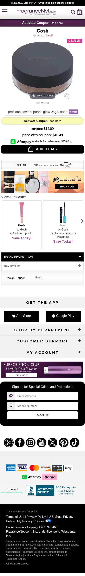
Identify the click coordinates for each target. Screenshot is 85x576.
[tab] (42, 257)
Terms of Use (15, 516)
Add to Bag (46, 149)
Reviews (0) (12, 265)
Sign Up (42, 415)
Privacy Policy (36, 516)
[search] (73, 11)
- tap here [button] (42, 23)
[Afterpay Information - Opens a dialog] (21, 141)
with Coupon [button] (36, 135)
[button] (4, 11)
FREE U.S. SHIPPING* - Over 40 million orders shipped (42, 2)
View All (13, 197)
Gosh (40, 35)
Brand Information (18, 256)
